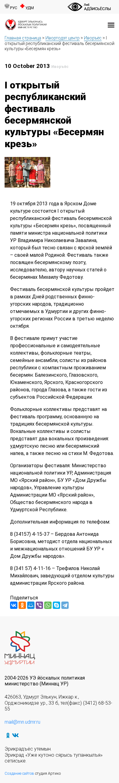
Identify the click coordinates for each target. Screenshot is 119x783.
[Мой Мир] (30, 605)
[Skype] (56, 605)
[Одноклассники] (22, 605)
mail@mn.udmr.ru (22, 722)
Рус (13, 8)
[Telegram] (65, 605)
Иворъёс (93, 37)
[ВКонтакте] (13, 605)
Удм (29, 8)
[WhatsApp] (48, 605)
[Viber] (39, 605)
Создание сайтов (19, 773)
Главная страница (23, 37)
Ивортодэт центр (62, 37)
